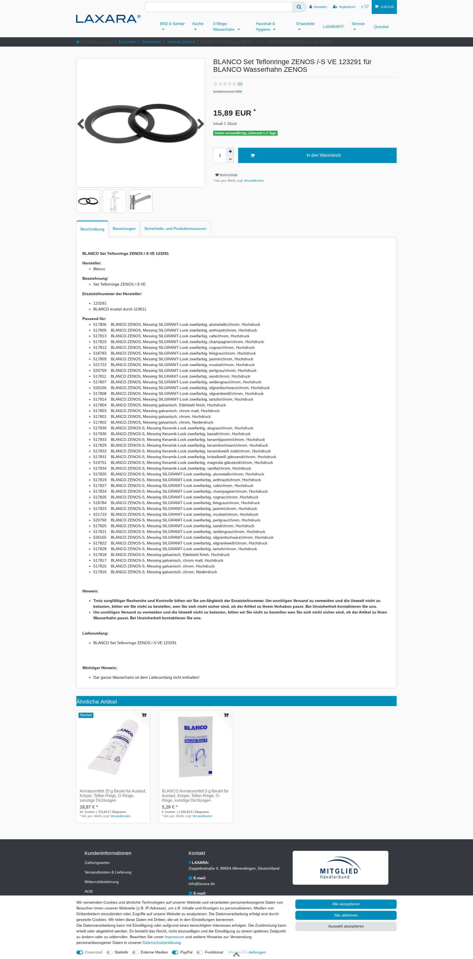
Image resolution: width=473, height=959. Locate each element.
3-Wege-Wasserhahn (224, 26)
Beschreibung (92, 229)
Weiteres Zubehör (180, 42)
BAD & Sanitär (172, 23)
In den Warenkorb (324, 155)
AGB (89, 891)
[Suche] (299, 7)
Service (358, 23)
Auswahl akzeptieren (346, 926)
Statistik (121, 952)
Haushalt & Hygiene (265, 26)
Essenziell (93, 952)
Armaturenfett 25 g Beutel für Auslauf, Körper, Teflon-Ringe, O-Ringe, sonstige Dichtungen (113, 796)
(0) (240, 84)
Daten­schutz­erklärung (162, 942)
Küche (197, 23)
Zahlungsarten (97, 862)
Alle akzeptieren (346, 904)
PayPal (186, 952)
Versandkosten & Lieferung (108, 872)
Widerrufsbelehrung (102, 882)
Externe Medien (154, 952)
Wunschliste (228, 175)
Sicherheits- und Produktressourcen (175, 228)
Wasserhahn (151, 42)
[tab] (92, 229)
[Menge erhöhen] (230, 151)
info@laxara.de (202, 883)
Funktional (214, 952)
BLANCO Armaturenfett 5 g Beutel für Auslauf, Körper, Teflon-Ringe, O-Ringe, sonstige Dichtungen (195, 796)
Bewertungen (124, 228)
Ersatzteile (305, 23)
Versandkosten (253, 180)
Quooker (381, 26)
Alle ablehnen (346, 915)
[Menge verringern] (230, 159)
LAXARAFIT (333, 26)
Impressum (174, 937)
